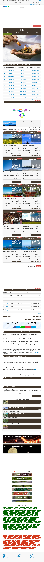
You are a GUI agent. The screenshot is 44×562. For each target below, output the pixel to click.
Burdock (35, 508)
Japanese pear (6, 524)
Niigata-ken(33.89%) (11, 88)
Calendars (18, 555)
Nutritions (18, 556)
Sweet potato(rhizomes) (34, 517)
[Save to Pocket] (9, 6)
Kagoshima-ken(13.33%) (35, 91)
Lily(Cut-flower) (19, 538)
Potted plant (38, 540)
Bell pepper (14, 517)
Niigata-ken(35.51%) (11, 85)
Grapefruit (34, 522)
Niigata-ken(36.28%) (11, 73)
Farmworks (19, 554)
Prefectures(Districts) (7, 557)
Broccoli (15, 515)
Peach (27, 524)
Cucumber (30, 515)
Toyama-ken (6, 297)
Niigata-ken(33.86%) (11, 93)
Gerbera (8, 538)
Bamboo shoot (5, 510)
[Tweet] (6, 6)
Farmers (17, 32)
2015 (4, 82)
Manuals (31, 554)
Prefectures (16, 2)
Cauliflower (11, 515)
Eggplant (4, 517)
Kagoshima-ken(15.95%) (35, 79)
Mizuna (24, 510)
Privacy (31, 556)
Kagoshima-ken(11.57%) (35, 88)
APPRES (31, 558)
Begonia (14, 542)
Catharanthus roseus (7, 547)
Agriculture (7, 32)
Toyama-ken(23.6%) (23, 73)
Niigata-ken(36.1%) (11, 76)
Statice (4, 538)
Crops (12, 2)
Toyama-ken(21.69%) (23, 93)
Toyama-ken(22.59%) (23, 76)
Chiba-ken (6, 308)
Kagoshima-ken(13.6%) (35, 82)
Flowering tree (5, 545)
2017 (4, 79)
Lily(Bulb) (13, 540)
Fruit (24, 522)
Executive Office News (34, 553)
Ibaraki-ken (6, 305)
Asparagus (5, 515)
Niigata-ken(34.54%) (11, 79)
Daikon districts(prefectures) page (22, 482)
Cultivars (18, 553)
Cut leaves (39, 538)
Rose (21, 535)
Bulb (36, 4)
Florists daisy (11, 535)
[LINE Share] (8, 6)
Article (33, 2)
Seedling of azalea (25, 547)
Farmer (26, 2)
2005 (4, 97)
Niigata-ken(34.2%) (11, 91)
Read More (39, 432)
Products (26, 32)
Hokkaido (6, 303)
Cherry (35, 524)
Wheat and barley (10, 508)
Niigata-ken (6, 295)
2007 (4, 94)
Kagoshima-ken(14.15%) (35, 85)
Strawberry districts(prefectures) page (22, 493)
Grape (39, 524)
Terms (31, 555)
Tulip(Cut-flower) (26, 538)
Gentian (24, 535)
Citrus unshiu (29, 522)
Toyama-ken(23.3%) (23, 96)
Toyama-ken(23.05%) (23, 94)
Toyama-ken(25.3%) (23, 79)
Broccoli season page (22, 485)
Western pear (12, 524)
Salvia (30, 545)
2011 (4, 88)
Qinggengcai (25, 515)
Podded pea (16, 529)
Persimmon (18, 524)
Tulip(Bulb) (19, 540)
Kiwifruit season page (22, 497)
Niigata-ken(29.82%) (11, 97)
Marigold (34, 545)
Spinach (39, 510)
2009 (4, 91)
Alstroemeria (33, 538)
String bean (10, 529)
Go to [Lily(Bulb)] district (36, 316)
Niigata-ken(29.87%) (11, 99)
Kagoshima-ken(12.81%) (35, 99)
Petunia (38, 545)
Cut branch (5, 540)
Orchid (18, 542)
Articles (36, 32)
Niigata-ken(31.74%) (11, 94)
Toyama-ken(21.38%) (23, 91)
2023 (4, 70)
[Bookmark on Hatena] (11, 6)
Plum (31, 524)
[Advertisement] (22, 15)
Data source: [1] (38, 263)
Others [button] (37, 2)
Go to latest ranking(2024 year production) (33, 319)
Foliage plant (32, 542)
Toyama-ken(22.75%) (23, 70)
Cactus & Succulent (24, 542)
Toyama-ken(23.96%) (23, 82)
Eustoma (13, 538)
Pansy (26, 545)
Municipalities (21, 2)
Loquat (23, 524)
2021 (4, 73)
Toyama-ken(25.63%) (23, 97)
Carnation (16, 535)
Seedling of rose (32, 547)
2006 (4, 96)
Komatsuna (29, 510)
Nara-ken (6, 306)
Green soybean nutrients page (22, 478)
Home (31, 4)
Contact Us (32, 557)
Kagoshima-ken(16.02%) (35, 76)
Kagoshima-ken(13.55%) (35, 96)
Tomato (9, 517)
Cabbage (34, 510)
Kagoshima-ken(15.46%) (35, 94)
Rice (4, 508)
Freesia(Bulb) (31, 540)
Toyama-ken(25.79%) (23, 99)
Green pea (20, 517)
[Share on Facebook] (4, 6)
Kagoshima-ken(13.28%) (35, 70)
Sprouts (26, 529)
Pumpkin (35, 515)
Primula (10, 542)
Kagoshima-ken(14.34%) (35, 93)
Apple (39, 522)
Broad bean (22, 529)
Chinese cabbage (18, 510)
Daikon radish (21, 508)
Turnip (27, 508)
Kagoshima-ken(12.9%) (35, 97)
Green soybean (26, 517)
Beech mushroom (15, 522)
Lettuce (20, 515)
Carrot (31, 508)
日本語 (40, 0)
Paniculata (29, 535)
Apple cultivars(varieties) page (22, 474)
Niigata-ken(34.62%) (11, 82)
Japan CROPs (6, 2)
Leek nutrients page (22, 489)
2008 (4, 93)
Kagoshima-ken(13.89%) (35, 73)
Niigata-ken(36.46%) (11, 70)
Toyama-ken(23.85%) (23, 88)
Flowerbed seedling (20, 545)
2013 (4, 85)
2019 (4, 76)
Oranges (4, 529)
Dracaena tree (12, 545)
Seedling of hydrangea (16, 547)
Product (29, 2)
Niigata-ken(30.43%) (11, 96)
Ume (21, 522)
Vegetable (16, 508)
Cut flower (5, 535)
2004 (4, 99)
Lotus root (12, 510)
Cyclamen (5, 542)
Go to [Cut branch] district (7, 316)
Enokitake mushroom (7, 522)
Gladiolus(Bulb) (25, 540)
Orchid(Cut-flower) (36, 535)
